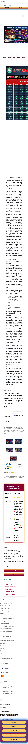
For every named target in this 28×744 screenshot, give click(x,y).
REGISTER (14, 731)
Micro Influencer (4, 623)
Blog (1, 651)
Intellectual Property (5, 611)
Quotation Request (5, 608)
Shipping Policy (4, 621)
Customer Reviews (5, 645)
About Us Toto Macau (6, 603)
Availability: (7, 416)
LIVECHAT (14, 739)
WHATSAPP (15, 735)
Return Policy (3, 648)
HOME (14, 722)
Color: (7, 421)
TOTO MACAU (7, 390)
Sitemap (2, 613)
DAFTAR (14, 570)
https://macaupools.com (13, 211)
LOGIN (7, 7)
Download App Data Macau (7, 640)
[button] (23, 16)
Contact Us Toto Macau (6, 606)
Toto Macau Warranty (6, 628)
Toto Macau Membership (7, 626)
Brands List (3, 643)
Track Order (3, 616)
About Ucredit (4, 656)
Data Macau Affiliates (6, 658)
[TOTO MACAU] (7, 2)
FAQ (1, 653)
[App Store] (4, 715)
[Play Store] (13, 715)
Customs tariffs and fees (7, 618)
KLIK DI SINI (14, 479)
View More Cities (4, 704)
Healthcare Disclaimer (6, 631)
